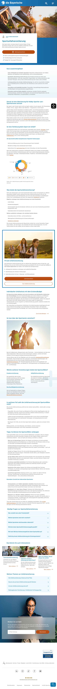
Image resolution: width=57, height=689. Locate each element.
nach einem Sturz (21, 148)
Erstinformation (11, 685)
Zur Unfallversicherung (28, 283)
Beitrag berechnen (20, 52)
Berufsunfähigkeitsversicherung (14, 394)
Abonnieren (42, 632)
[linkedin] (16, 671)
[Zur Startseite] (11, 3)
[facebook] (34, 671)
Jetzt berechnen (28, 278)
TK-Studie (43, 129)
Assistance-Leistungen (13, 220)
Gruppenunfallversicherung (42, 357)
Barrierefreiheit (36, 685)
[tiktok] (28, 671)
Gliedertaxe (36, 197)
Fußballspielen (10, 135)
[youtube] (40, 671)
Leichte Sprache (46, 685)
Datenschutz (27, 685)
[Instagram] (22, 671)
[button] (46, 3)
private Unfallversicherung (30, 119)
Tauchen (11, 155)
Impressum (19, 685)
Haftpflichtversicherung (12, 361)
